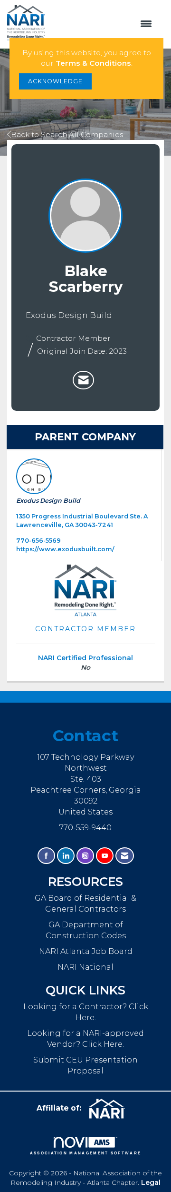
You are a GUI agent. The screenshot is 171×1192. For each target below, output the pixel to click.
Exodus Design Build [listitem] (48, 500)
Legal (151, 1182)
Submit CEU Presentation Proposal (85, 1065)
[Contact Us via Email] (124, 855)
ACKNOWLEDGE (55, 81)
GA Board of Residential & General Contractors (85, 903)
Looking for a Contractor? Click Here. (85, 1012)
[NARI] (110, 1109)
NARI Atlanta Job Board (86, 951)
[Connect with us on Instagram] (85, 855)
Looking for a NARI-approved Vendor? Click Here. (85, 1038)
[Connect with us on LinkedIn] (66, 855)
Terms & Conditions (93, 63)
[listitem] (83, 380)
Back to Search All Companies (67, 134)
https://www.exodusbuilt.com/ (65, 549)
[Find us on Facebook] (46, 855)
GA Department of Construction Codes (86, 930)
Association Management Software (86, 1153)
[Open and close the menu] (103, 24)
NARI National (85, 967)
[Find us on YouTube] (105, 855)
